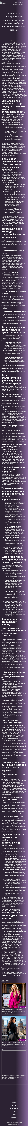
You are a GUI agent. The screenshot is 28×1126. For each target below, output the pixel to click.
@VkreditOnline (6, 970)
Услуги (14, 1105)
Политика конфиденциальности (14, 1122)
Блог (14, 1111)
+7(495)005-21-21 (18, 2)
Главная (14, 1102)
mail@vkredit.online (18, 4)
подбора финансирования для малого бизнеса (13, 962)
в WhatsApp (22, 973)
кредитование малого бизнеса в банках (13, 95)
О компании (14, 1108)
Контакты (14, 1117)
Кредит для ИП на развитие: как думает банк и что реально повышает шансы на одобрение (13, 1044)
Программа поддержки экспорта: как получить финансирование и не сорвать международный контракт (13, 1011)
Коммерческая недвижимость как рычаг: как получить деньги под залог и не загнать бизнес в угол (14, 1077)
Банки (14, 1114)
